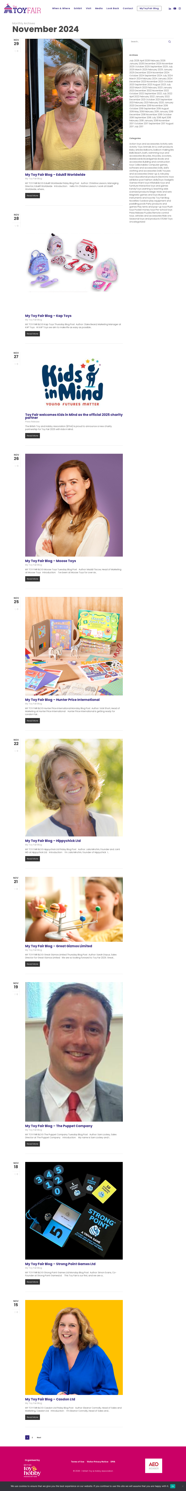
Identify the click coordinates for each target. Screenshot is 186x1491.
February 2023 (155, 87)
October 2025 (142, 66)
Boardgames (150, 158)
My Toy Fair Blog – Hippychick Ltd (53, 840)
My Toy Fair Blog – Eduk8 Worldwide (55, 174)
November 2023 (155, 81)
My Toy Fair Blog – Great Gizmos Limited (58, 946)
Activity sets (166, 143)
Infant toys (143, 182)
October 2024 (136, 75)
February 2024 (149, 78)
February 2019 (151, 111)
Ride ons (166, 215)
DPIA (113, 1462)
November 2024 (161, 72)
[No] (182, 1486)
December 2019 (143, 105)
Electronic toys (166, 176)
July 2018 (156, 117)
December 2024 (143, 72)
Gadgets (169, 179)
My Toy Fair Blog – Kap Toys (48, 316)
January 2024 (165, 78)
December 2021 (137, 99)
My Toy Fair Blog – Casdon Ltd (50, 1399)
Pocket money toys (145, 209)
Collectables (141, 164)
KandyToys (135, 188)
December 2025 (152, 63)
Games (133, 182)
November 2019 (160, 105)
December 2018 (137, 114)
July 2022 (167, 93)
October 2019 (136, 108)
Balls (131, 152)
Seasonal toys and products (144, 218)
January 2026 (136, 63)
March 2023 (141, 87)
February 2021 (141, 102)
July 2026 (134, 60)
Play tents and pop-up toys (152, 206)
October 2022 (136, 93)
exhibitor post (136, 179)
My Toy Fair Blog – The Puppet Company (58, 1126)
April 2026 (145, 60)
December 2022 (143, 90)
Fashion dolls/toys (154, 179)
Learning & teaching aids (155, 188)
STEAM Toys (166, 218)
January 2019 (166, 111)
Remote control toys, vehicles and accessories (149, 214)
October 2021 (153, 99)
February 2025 (155, 69)
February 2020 (156, 102)
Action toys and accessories (144, 143)
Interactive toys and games (153, 185)
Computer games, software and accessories (148, 166)
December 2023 (137, 81)
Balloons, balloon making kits (159, 149)
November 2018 (154, 114)
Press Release (32, 421)
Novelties (134, 200)
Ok (173, 1486)
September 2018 (142, 117)
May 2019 (139, 111)
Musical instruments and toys (147, 196)
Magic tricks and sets (161, 191)
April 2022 (134, 96)
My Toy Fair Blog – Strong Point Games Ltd (60, 1264)
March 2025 (141, 69)
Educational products (146, 176)
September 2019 (152, 108)
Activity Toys (136, 146)
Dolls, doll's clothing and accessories (149, 169)
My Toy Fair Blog (33, 178)
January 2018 (151, 120)
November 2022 (160, 90)
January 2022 (162, 96)
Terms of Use (77, 1462)
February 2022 (147, 96)
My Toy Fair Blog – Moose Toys (50, 561)
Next (39, 1437)
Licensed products (139, 191)
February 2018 (136, 120)
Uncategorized (137, 221)
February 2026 (157, 60)
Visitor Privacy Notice (97, 1462)
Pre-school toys (163, 209)
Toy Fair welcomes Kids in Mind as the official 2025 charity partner (74, 416)
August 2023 (159, 84)
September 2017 (157, 123)
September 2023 (143, 84)
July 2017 (138, 126)
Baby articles (136, 149)
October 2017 (141, 123)
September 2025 (159, 66)
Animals (147, 146)
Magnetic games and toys (143, 194)
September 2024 (153, 75)
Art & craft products (162, 146)
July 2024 (168, 75)
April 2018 (166, 117)
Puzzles (148, 212)
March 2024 (135, 78)
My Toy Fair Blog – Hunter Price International (62, 699)
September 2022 (153, 93)
